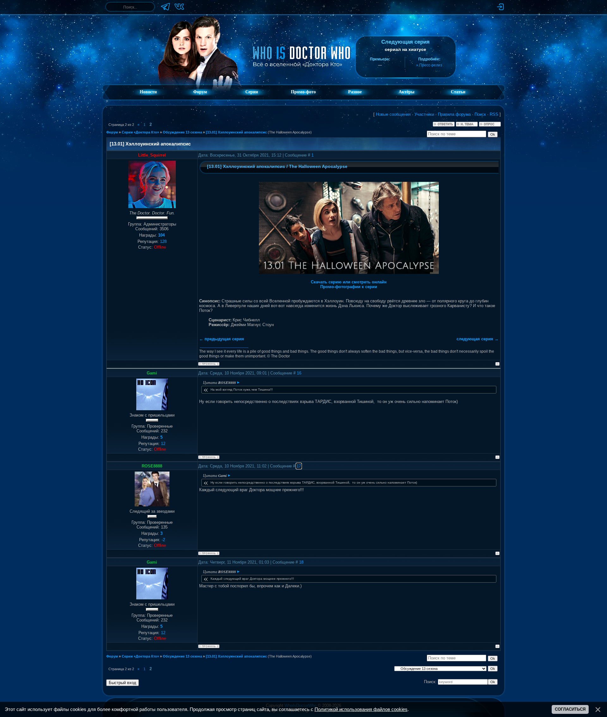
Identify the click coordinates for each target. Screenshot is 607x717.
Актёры (406, 92)
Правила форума (454, 114)
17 (299, 466)
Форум (200, 92)
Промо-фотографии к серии (348, 286)
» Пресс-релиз (429, 65)
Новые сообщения (393, 114)
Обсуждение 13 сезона (182, 132)
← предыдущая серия (221, 339)
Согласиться (570, 709)
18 (301, 562)
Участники (424, 114)
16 (299, 373)
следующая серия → (478, 339)
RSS (494, 114)
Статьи (458, 92)
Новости (148, 92)
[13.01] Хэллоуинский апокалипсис (236, 132)
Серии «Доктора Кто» (140, 132)
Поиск (480, 114)
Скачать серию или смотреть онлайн (349, 282)
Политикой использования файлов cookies (361, 709)
